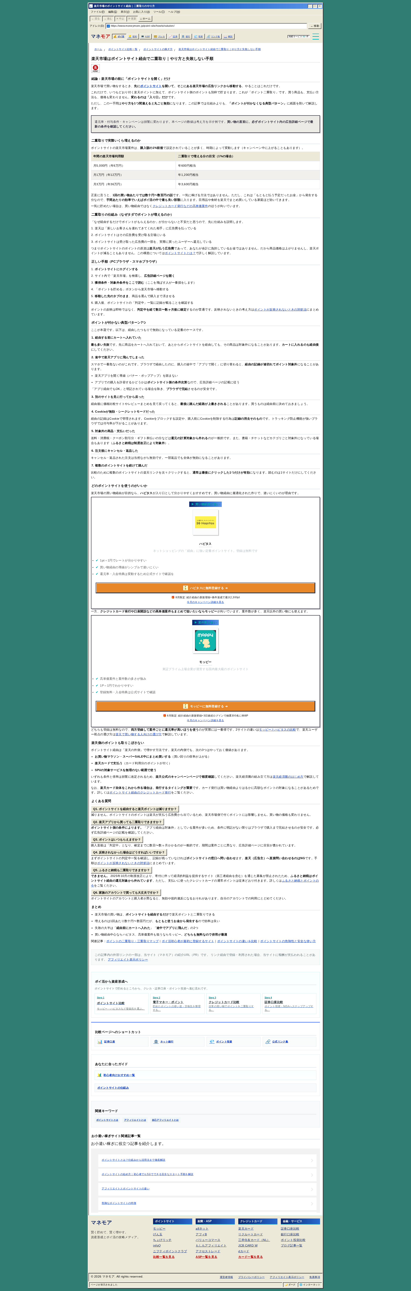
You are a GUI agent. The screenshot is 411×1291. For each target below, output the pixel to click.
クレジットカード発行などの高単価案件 (180, 206)
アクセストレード (208, 1251)
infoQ (157, 1245)
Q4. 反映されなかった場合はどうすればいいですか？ (129, 852)
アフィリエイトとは (135, 1120)
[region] (205, 170)
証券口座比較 (290, 1228)
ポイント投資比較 (293, 1240)
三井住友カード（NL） (254, 1240)
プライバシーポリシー (251, 1277)
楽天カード (246, 1228)
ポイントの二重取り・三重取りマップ (132, 941)
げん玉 (157, 1234)
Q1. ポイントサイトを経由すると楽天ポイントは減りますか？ (135, 809)
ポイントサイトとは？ (180, 253)
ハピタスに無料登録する (206, 588)
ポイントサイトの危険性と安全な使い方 (288, 941)
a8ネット (202, 1228)
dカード (243, 1251)
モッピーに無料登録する (206, 706)
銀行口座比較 (290, 1234)
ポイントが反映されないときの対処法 (280, 309)
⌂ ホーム (145, 18)
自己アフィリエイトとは (165, 1120)
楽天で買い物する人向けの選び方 (139, 734)
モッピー (159, 1228)
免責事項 (314, 1277)
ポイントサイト (151, 86)
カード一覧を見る (250, 1256)
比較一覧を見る (164, 1256)
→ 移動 (314, 25)
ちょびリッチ (162, 1240)
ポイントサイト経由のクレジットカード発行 (140, 792)
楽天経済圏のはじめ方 (288, 776)
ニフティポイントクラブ (170, 1251)
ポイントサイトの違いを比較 (237, 941)
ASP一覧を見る (206, 1256)
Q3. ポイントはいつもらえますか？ (117, 839)
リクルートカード (250, 1234)
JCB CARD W (248, 1245)
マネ (100, 36)
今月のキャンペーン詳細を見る (205, 602)
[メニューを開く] (315, 36)
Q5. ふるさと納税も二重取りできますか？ (121, 870)
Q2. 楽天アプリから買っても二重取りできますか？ (127, 822)
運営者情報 (226, 1277)
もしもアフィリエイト (211, 1245)
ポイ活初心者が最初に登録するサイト (188, 941)
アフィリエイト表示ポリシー (128, 959)
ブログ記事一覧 (291, 1245)
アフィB (201, 1234)
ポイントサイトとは (107, 1120)
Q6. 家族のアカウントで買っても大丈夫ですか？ (126, 892)
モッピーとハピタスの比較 (277, 729)
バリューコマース (208, 1240)
